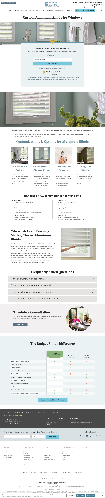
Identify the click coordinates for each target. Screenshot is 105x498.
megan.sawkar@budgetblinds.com (12, 421)
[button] (88, 7)
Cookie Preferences (78, 472)
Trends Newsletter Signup (67, 453)
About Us (69, 10)
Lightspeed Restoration (28, 457)
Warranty (44, 461)
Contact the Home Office (8, 457)
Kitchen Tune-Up (26, 455)
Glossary (64, 457)
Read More (49, 424)
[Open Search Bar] (102, 10)
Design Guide (65, 450)
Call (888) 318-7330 (8, 455)
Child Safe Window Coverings (49, 459)
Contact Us (20, 324)
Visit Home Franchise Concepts (29, 464)
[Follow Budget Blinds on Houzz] (87, 435)
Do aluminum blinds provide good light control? (35, 298)
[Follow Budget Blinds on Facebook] (80, 435)
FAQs (63, 459)
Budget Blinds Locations (9, 453)
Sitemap (25, 472)
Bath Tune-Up (26, 453)
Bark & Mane (25, 451)
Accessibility (54, 472)
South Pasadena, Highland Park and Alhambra (88, 2)
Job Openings (45, 464)
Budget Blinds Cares (47, 455)
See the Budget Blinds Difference (52, 400)
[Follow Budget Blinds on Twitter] (93, 435)
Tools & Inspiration (68, 447)
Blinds (10, 10)
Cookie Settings (71, 495)
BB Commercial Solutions (28, 450)
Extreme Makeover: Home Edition (68, 451)
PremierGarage (26, 459)
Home (43, 89)
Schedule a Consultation (85, 10)
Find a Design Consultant (9, 451)
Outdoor (50, 10)
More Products (59, 10)
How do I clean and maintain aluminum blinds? (35, 292)
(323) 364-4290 (98, 5)
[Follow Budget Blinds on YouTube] (90, 435)
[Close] (102, 495)
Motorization (40, 10)
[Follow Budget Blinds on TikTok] (100, 435)
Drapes (32, 10)
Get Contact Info (99, 7)
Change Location (18, 415)
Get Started (52, 63)
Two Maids (25, 463)
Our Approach (45, 451)
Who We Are (45, 450)
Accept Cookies (90, 495)
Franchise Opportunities (8, 2)
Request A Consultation (8, 450)
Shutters (24, 10)
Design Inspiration (66, 455)
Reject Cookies (80, 495)
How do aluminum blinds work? (27, 278)
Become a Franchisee (47, 463)
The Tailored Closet (27, 461)
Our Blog (84, 447)
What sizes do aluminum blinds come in (31, 285)
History (44, 453)
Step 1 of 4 (53, 55)
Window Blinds (53, 89)
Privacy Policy (75, 79)
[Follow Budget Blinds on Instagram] (83, 435)
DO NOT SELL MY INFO (65, 472)
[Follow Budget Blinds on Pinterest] (96, 435)
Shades (17, 10)
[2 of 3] (52, 124)
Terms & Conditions (44, 472)
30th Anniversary (46, 457)
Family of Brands (28, 447)
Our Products (47, 89)
